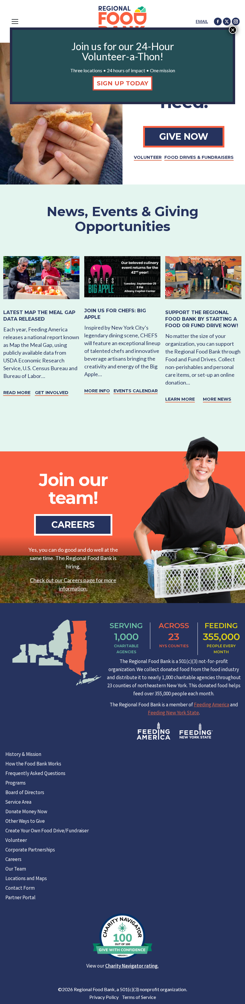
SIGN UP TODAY (122, 83)
